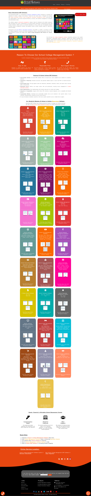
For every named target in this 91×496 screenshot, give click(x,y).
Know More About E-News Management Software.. (28, 313)
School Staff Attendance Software (63, 142)
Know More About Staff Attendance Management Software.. (63, 163)
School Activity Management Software (63, 202)
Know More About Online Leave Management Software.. (28, 193)
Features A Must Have (38, 437)
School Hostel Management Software (45, 324)
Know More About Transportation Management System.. (27, 254)
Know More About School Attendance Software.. (28, 223)
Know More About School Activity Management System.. (63, 223)
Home (54, 4)
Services (58, 4)
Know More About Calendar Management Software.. (45, 313)
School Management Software (44, 482)
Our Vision (24, 484)
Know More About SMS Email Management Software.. (45, 133)
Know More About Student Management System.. (45, 193)
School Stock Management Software (27, 354)
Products (62, 4)
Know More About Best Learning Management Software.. (27, 345)
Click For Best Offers (80, 14)
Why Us (23, 487)
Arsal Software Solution (43, 494)
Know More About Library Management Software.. (45, 285)
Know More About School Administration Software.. (28, 133)
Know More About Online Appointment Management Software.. (45, 406)
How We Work (25, 485)
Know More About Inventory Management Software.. (27, 375)
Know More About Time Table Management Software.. (63, 285)
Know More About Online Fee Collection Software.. (45, 254)
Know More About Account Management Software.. (28, 284)
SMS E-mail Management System (45, 111)
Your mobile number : (34, 474)
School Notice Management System (63, 111)
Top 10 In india (35, 442)
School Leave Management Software (27, 172)
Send (50, 475)
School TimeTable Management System (63, 263)
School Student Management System (45, 172)
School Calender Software (45, 293)
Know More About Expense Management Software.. (63, 254)
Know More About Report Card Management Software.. (63, 193)
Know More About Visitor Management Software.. (45, 375)
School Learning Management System (28, 324)
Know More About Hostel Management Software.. (45, 345)
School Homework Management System (45, 202)
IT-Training (68, 4)
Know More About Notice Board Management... (63, 133)
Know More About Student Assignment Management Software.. (45, 223)
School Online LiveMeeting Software (62, 354)
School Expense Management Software (63, 233)
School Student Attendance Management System (27, 202)
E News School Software (28, 293)
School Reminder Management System (63, 293)
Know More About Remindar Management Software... (63, 313)
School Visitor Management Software (45, 354)
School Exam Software (62, 171)
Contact (56, 488)
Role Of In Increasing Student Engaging (37, 443)
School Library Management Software (45, 263)
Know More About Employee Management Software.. (27, 163)
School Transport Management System (28, 233)
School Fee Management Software (45, 233)
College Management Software (44, 484)
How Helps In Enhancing (41, 439)
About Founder (25, 488)
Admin (27, 111)
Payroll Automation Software (44, 485)
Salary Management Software (45, 142)
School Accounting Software (28, 262)
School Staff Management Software (28, 142)
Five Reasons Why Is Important (34, 440)
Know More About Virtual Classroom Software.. (63, 375)
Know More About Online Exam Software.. (63, 345)
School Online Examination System (62, 324)
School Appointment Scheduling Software (45, 385)
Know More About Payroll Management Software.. (45, 164)
